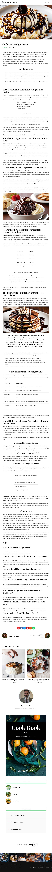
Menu (48, 2)
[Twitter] (24, 628)
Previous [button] (46, 646)
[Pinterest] (27, 628)
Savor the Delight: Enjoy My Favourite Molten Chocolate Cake (38, 680)
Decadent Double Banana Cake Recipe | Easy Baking (13, 680)
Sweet (6, 47)
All (3, 47)
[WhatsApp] (33, 628)
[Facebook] (21, 628)
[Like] (18, 628)
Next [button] (48, 646)
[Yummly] (30, 628)
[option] (13, 666)
